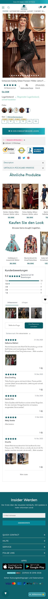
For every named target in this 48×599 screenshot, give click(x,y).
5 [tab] (18, 75)
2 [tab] (11, 75)
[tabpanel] (24, 46)
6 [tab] (20, 75)
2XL (29, 121)
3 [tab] (14, 75)
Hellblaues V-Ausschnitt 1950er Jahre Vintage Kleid (13, 259)
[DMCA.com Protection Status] (14, 573)
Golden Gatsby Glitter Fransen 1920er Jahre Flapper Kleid (11, 213)
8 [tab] (25, 75)
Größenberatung (16, 117)
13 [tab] (36, 75)
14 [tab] (38, 75)
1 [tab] (9, 75)
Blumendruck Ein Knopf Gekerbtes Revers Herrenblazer (30, 259)
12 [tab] (33, 75)
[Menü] (4, 7)
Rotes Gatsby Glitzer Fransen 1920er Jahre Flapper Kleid (30, 213)
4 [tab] (16, 75)
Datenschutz (38, 578)
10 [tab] (29, 75)
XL (23, 121)
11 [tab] (31, 75)
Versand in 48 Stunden (14, 140)
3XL (35, 121)
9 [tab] (27, 75)
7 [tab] (22, 75)
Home (5, 11)
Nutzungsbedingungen (19, 578)
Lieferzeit (8, 143)
